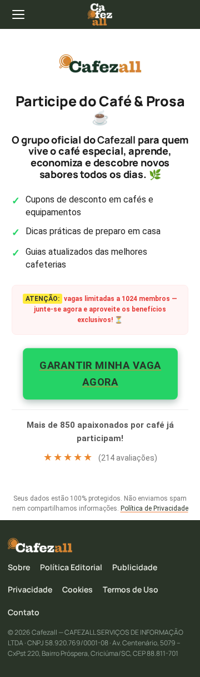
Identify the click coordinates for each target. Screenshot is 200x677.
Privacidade (30, 589)
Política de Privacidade (154, 508)
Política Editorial (71, 567)
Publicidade (134, 567)
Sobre (19, 567)
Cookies (77, 589)
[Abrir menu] (19, 14)
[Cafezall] (100, 14)
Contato (23, 612)
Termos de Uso (130, 589)
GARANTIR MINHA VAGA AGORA (100, 373)
